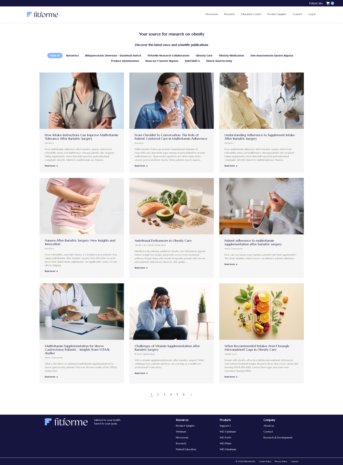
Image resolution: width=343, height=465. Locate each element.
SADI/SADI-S (192, 61)
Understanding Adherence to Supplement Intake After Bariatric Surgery (260, 137)
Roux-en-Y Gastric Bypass (161, 61)
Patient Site (316, 3)
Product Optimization (125, 61)
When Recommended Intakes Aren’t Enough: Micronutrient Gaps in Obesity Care (257, 348)
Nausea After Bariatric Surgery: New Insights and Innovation (80, 242)
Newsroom (182, 437)
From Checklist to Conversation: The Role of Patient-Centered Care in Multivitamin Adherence (171, 137)
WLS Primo (226, 443)
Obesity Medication (231, 55)
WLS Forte (225, 437)
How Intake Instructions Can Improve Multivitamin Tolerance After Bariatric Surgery (81, 137)
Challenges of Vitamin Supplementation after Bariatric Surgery (167, 348)
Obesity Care (204, 55)
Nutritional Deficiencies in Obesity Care (163, 240)
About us (269, 425)
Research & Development (278, 437)
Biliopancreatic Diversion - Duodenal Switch (113, 55)
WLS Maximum (228, 449)
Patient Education (186, 449)
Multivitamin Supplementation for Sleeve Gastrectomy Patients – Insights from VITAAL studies (77, 349)
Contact (268, 431)
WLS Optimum (228, 431)
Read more (50, 166)
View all (55, 55)
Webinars (181, 431)
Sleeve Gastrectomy (219, 61)
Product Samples (185, 425)
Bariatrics (72, 55)
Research (181, 443)
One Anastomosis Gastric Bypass (271, 55)
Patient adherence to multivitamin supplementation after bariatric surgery (253, 242)
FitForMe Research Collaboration (168, 55)
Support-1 (225, 425)
